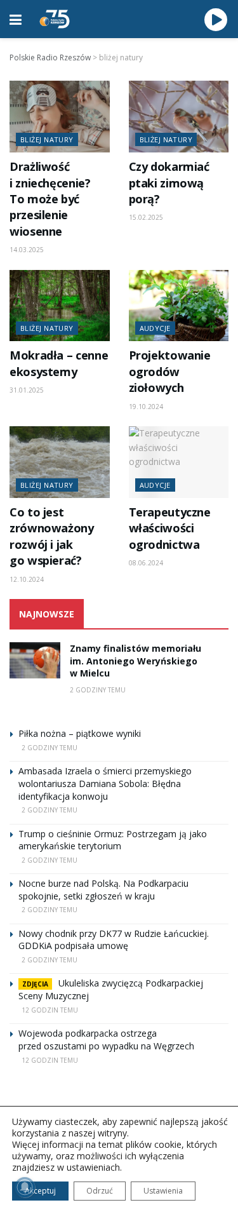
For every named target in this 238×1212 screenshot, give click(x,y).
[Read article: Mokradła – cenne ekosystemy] (60, 306)
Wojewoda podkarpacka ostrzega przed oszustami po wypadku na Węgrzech (106, 1039)
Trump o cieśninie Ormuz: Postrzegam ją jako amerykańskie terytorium (112, 840)
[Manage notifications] (25, 1187)
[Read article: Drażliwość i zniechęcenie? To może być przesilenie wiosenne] (60, 116)
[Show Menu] (16, 19)
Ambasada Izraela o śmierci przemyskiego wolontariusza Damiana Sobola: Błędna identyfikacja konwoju (105, 783)
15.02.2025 (146, 217)
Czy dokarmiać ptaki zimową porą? (169, 182)
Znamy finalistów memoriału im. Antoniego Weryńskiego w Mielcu (135, 660)
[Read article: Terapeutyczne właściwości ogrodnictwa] (179, 462)
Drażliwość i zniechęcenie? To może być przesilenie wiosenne (50, 199)
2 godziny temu (98, 689)
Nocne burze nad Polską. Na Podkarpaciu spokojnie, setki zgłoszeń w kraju (103, 889)
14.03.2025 (27, 249)
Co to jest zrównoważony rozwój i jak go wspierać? (52, 536)
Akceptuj (40, 1190)
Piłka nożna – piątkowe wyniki (79, 733)
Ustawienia (163, 1190)
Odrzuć (99, 1190)
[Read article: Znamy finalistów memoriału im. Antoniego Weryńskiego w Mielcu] (35, 660)
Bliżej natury (47, 139)
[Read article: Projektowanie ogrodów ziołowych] (179, 306)
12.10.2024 (27, 579)
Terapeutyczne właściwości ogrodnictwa (170, 528)
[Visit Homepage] (54, 19)
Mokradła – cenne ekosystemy (59, 363)
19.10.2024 (146, 406)
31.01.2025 (27, 390)
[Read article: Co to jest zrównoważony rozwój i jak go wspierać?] (60, 462)
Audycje (155, 328)
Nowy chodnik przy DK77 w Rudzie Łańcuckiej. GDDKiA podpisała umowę (113, 939)
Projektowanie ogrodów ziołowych (170, 371)
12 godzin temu (50, 1010)
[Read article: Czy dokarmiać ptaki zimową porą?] (179, 116)
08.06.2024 (146, 562)
